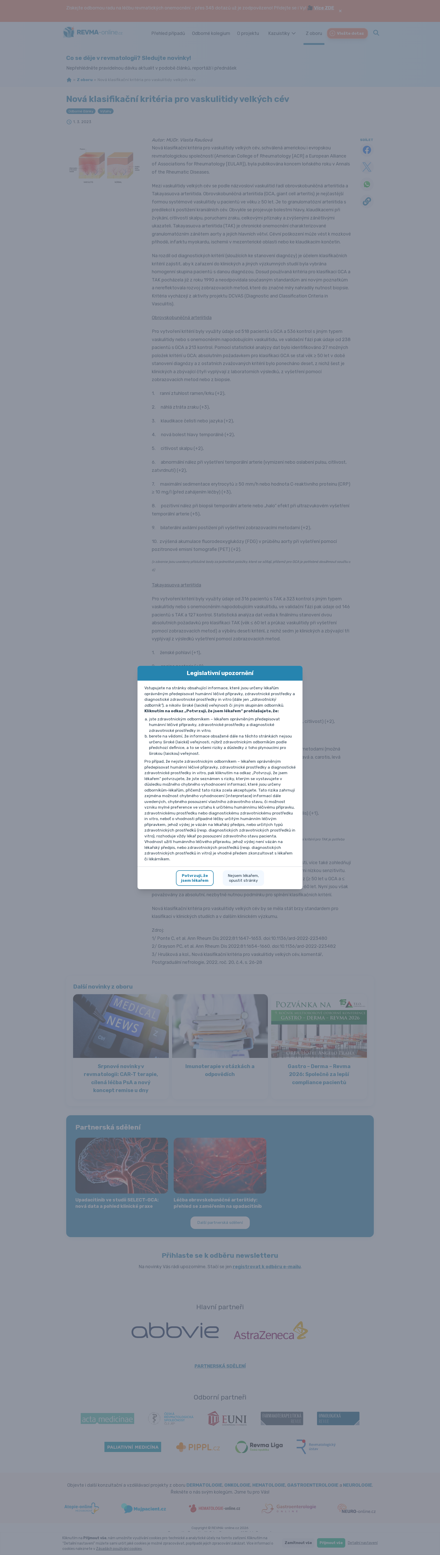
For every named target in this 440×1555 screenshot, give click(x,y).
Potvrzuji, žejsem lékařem (195, 878)
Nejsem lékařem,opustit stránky (243, 878)
